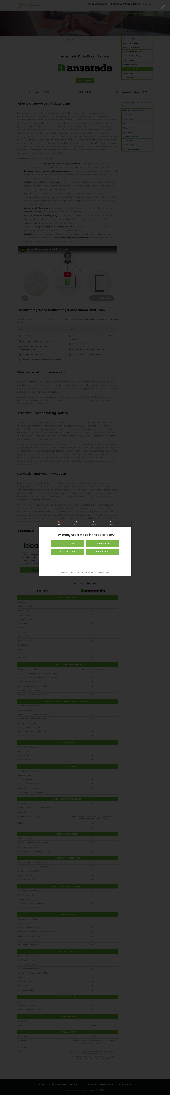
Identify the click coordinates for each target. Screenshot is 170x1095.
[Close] (163, 7)
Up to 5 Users (67, 543)
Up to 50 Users (102, 543)
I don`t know (102, 551)
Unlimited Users (67, 551)
